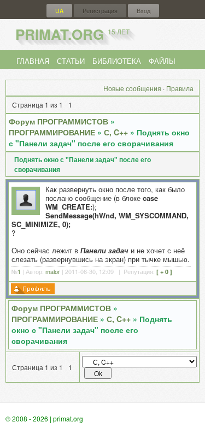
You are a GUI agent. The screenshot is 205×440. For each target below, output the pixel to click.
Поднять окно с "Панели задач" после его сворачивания (99, 137)
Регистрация (100, 11)
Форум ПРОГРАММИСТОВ (58, 121)
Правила (180, 88)
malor (52, 271)
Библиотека (116, 61)
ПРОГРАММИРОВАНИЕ (52, 132)
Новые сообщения (132, 88)
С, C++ (116, 132)
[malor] (26, 207)
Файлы (162, 61)
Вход (143, 11)
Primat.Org (72, 34)
